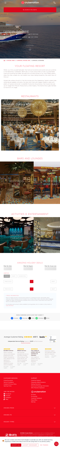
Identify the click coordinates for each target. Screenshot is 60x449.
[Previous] (5, 128)
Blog (7, 399)
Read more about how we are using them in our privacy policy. (31, 441)
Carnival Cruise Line (23, 60)
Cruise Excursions (8, 380)
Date (14, 276)
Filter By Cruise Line (50, 266)
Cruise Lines (11, 60)
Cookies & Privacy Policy (10, 384)
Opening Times (7, 386)
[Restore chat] (56, 444)
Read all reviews (25, 343)
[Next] (54, 128)
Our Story (33, 394)
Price (7, 276)
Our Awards (34, 396)
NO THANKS (44, 445)
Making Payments (36, 384)
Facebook (8, 394)
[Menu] (5, 2)
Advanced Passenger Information (40, 386)
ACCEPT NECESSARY (30, 445)
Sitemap (33, 402)
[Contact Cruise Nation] (54, 2)
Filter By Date (8, 266)
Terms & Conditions (9, 382)
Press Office (34, 400)
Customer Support (36, 380)
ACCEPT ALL (16, 445)
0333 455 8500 (10, 305)
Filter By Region (28, 266)
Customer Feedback (36, 398)
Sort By (6, 273)
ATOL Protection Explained (37, 387)
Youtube (8, 395)
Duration (22, 276)
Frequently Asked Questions (38, 382)
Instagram (8, 397)
